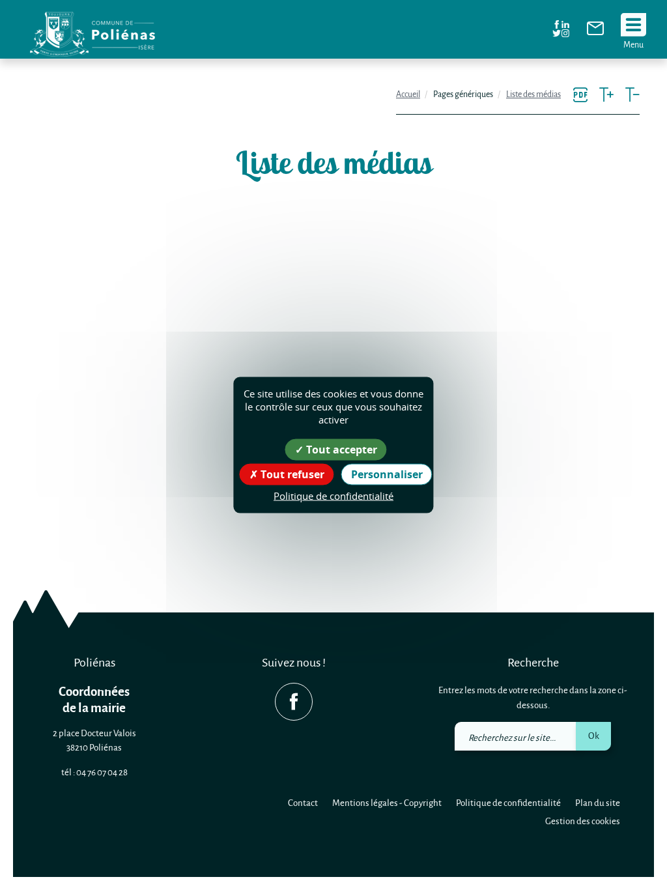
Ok (593, 735)
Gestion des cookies (582, 820)
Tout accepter (340, 449)
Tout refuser (291, 474)
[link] (595, 31)
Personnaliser (387, 474)
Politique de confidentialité (508, 802)
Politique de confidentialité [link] (333, 495)
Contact (303, 802)
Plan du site (597, 802)
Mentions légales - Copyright (387, 802)
